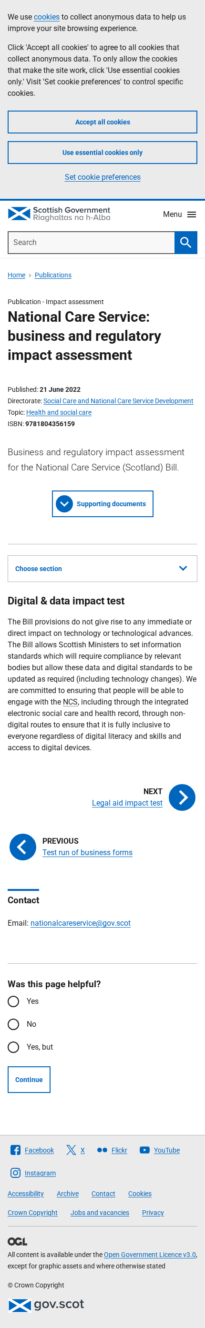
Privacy (153, 1212)
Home (16, 275)
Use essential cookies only (102, 152)
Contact (103, 1193)
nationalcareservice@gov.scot (81, 923)
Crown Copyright (33, 1212)
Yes (33, 1001)
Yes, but (40, 1047)
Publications (53, 275)
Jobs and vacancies (100, 1212)
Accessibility (26, 1193)
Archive (68, 1193)
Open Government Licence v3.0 (150, 1254)
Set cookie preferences (103, 177)
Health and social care (59, 412)
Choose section (38, 568)
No (31, 1024)
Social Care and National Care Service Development (118, 401)
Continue (29, 1079)
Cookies (140, 1193)
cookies (47, 16)
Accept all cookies (102, 122)
